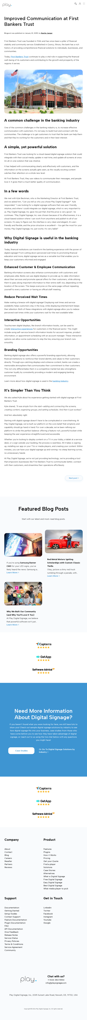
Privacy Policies (12, 941)
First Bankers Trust (20, 56)
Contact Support (12, 917)
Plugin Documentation (15, 923)
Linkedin (47, 907)
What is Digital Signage (54, 876)
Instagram (48, 917)
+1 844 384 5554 (56, 980)
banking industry (60, 381)
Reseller (8, 861)
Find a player (50, 864)
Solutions (48, 867)
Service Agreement (13, 947)
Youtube (47, 920)
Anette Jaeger (46, 33)
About (7, 849)
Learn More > (13, 572)
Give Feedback (11, 932)
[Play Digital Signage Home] (7, 5)
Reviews (8, 867)
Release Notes (11, 935)
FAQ (7, 926)
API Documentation (14, 929)
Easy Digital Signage (53, 882)
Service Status (11, 938)
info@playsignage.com (56, 983)
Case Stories (49, 870)
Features (48, 849)
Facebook (48, 914)
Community (10, 950)
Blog (7, 855)
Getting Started (12, 910)
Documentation (12, 907)
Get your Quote (51, 861)
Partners (8, 864)
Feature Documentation (16, 920)
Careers (8, 858)
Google (47, 923)
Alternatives (49, 873)
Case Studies (21, 750)
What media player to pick (56, 888)
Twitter (47, 910)
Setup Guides (11, 914)
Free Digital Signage (53, 879)
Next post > (74, 478)
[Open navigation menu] (84, 3)
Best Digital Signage (53, 885)
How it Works (50, 855)
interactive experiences (22, 329)
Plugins (47, 852)
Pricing (47, 858)
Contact (8, 852)
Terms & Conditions (14, 944)
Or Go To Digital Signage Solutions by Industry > (57, 750)
